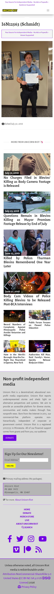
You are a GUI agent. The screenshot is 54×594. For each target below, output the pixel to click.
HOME (27, 509)
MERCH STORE (27, 516)
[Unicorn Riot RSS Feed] (38, 550)
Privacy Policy (28, 586)
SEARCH (28, 527)
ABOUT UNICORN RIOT (27, 524)
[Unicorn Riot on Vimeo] (16, 550)
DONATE (10, 438)
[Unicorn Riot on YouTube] (43, 539)
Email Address (12, 460)
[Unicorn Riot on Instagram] (31, 539)
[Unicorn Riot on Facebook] (10, 539)
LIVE (27, 520)
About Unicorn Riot (24, 500)
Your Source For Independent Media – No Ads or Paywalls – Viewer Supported (27, 33)
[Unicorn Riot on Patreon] (27, 550)
